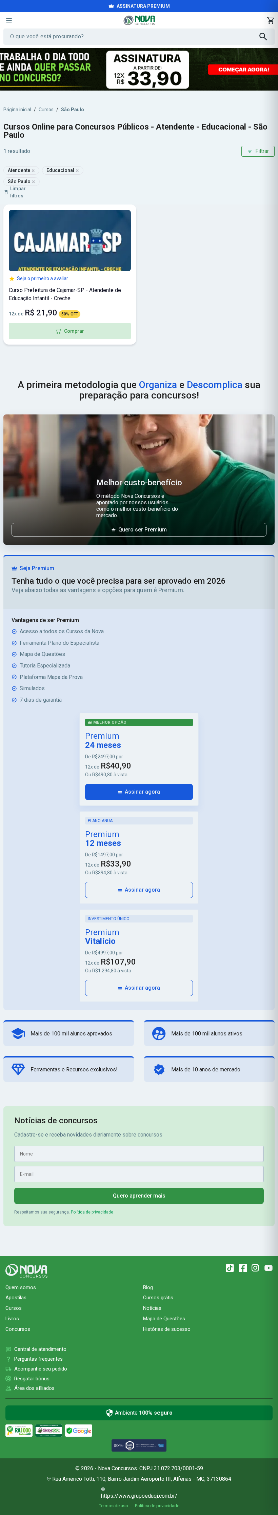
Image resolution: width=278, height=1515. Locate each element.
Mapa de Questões (164, 1319)
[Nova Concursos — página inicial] (139, 20)
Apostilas (15, 1298)
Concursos (17, 1329)
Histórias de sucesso (167, 1329)
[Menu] (8, 20)
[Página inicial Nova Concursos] (26, 1271)
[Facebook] (243, 1268)
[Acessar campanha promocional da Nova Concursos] (139, 69)
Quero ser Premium (142, 529)
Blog (148, 1287)
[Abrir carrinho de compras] (270, 20)
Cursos (46, 109)
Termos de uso (113, 1505)
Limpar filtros (18, 192)
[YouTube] (268, 1268)
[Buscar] (267, 36)
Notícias (152, 1308)
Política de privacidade (92, 1212)
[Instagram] (256, 1268)
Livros (12, 1319)
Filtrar (262, 151)
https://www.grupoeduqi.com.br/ (139, 1496)
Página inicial (17, 109)
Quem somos (20, 1287)
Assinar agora (142, 792)
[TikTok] (230, 1268)
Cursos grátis (158, 1298)
